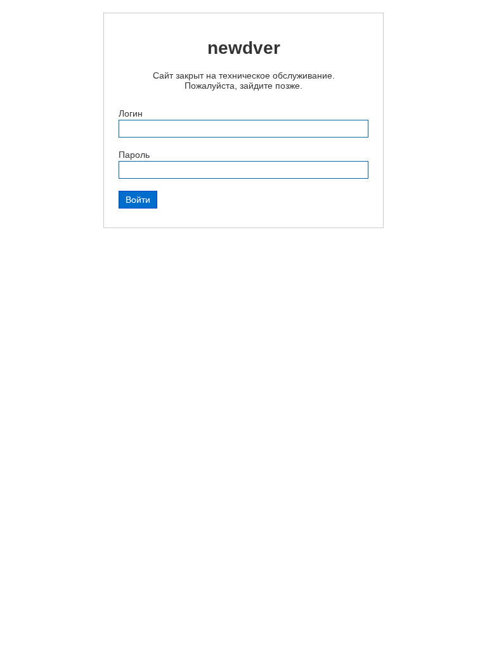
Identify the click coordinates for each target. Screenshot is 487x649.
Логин (131, 113)
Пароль (134, 155)
